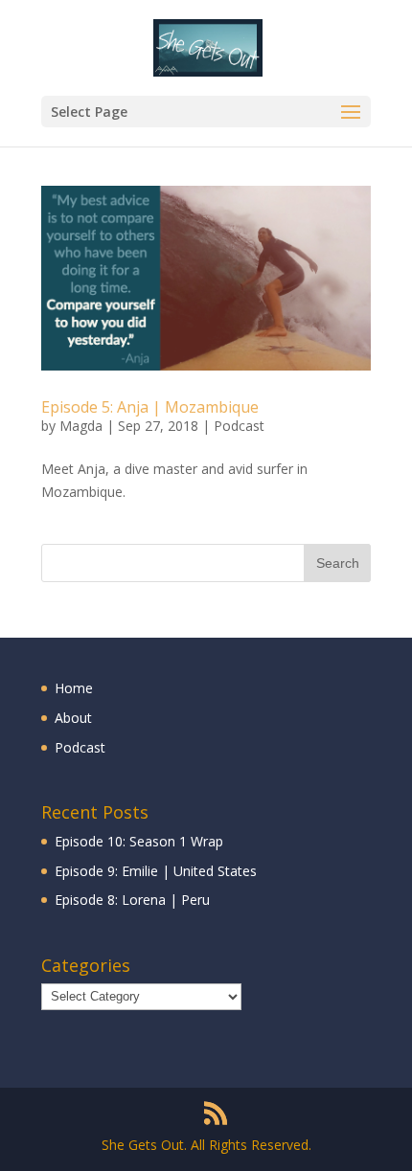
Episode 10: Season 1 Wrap (139, 841)
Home (74, 688)
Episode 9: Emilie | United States (156, 871)
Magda (81, 426)
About (73, 718)
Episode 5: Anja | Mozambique (150, 406)
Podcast (239, 426)
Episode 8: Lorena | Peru (132, 899)
